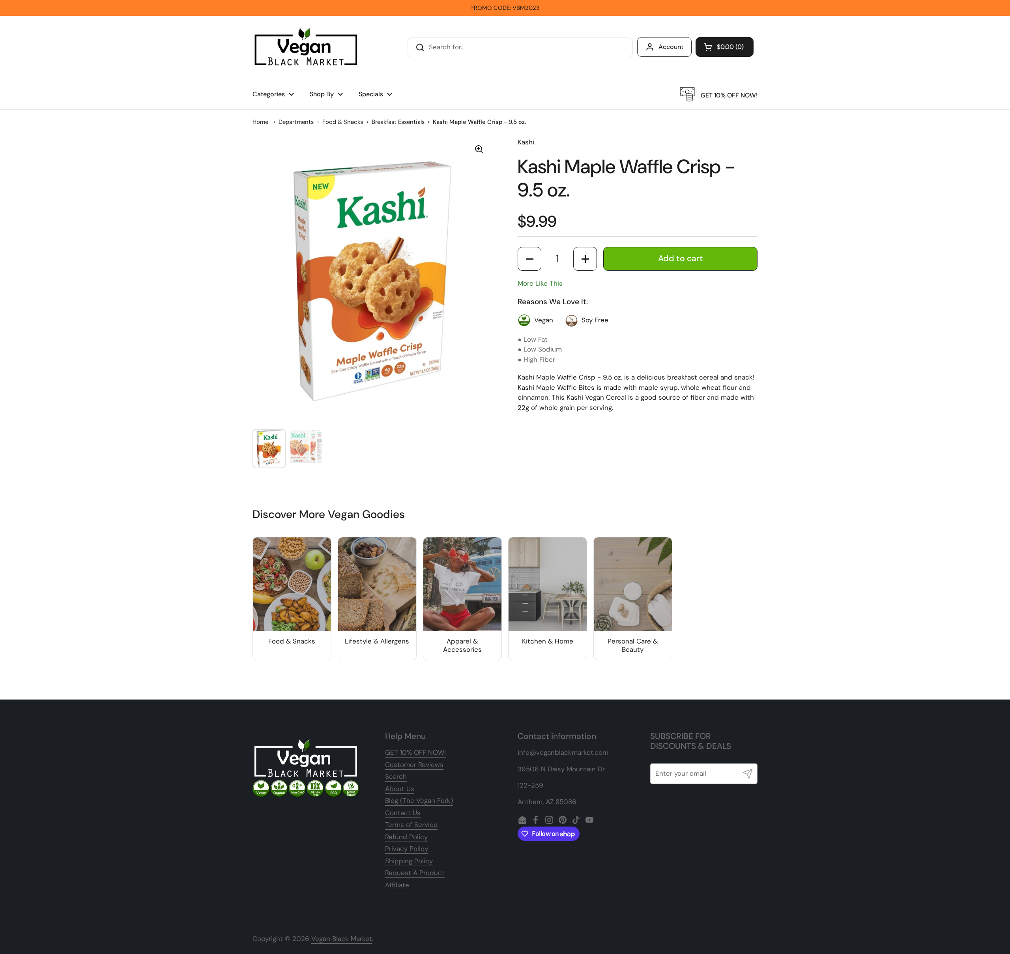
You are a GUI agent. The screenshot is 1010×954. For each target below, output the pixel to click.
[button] (725, 47)
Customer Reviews (414, 764)
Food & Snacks (342, 122)
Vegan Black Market (341, 938)
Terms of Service (411, 824)
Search (396, 776)
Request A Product (415, 872)
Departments (296, 122)
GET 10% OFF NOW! (415, 752)
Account (670, 47)
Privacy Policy (406, 848)
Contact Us (403, 812)
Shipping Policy (409, 861)
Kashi (526, 142)
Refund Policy (406, 836)
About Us (399, 788)
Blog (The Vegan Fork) (419, 800)
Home (260, 122)
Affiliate (397, 885)
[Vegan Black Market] (306, 47)
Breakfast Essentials (398, 122)
